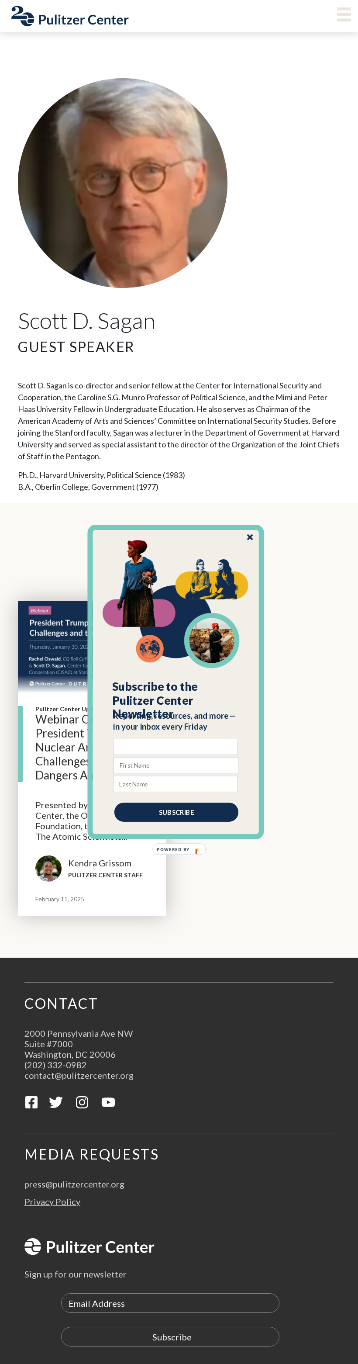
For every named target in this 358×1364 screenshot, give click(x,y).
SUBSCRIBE (176, 812)
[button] (176, 700)
